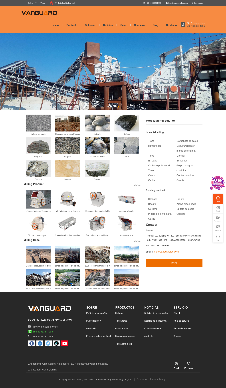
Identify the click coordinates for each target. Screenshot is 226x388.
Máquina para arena (125, 336)
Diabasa (152, 199)
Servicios (139, 25)
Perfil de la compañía (96, 312)
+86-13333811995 (153, 3)
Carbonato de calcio (187, 141)
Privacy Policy (157, 379)
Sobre (30, 3)
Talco (151, 155)
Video (42, 3)
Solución (90, 25)
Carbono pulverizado (159, 165)
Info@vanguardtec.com (178, 3)
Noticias (108, 25)
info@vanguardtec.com (166, 251)
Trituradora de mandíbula (97, 235)
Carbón (126, 133)
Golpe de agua (184, 165)
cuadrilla (181, 170)
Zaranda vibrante (126, 210)
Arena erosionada (186, 204)
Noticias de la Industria (155, 320)
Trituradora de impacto (38, 235)
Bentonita (181, 160)
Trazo (151, 141)
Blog (155, 25)
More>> (137, 185)
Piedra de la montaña (160, 213)
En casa (152, 160)
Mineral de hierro (97, 156)
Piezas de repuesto (182, 328)
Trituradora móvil (123, 343)
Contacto (171, 25)
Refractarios (154, 145)
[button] (108, 106)
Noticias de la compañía (156, 312)
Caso (123, 25)
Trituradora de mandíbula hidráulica (100, 210)
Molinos (119, 312)
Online (174, 262)
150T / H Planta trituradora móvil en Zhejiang (46, 288)
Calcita (180, 180)
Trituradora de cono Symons (67, 210)
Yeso (151, 170)
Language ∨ (199, 3)
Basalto (38, 179)
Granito (97, 179)
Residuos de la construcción (67, 133)
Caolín (151, 175)
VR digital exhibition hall (65, 3)
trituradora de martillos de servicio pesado (44, 210)
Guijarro (97, 133)
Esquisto (38, 156)
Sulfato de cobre (38, 133)
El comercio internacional (98, 336)
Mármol (67, 179)
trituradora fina (126, 235)
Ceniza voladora (185, 175)
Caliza (126, 156)
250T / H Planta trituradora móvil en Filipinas (104, 265)
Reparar (177, 336)
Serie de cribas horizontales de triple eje (73, 235)
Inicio (55, 25)
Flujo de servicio (181, 320)
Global (176, 312)
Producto (71, 25)
